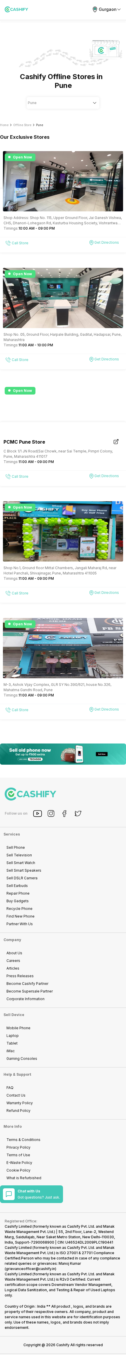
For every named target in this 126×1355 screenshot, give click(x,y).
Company (12, 940)
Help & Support (17, 1074)
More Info (13, 1126)
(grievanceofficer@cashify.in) (30, 1269)
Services (12, 834)
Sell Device (14, 1015)
